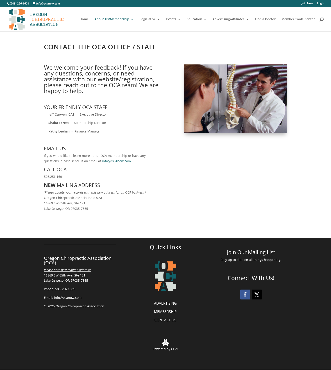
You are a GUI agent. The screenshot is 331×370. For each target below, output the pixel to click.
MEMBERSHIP (165, 311)
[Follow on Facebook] (245, 294)
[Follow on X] (257, 294)
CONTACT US (165, 319)
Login (320, 3)
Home (84, 19)
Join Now (307, 3)
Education (194, 19)
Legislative (148, 19)
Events (171, 19)
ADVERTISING (165, 303)
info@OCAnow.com (116, 161)
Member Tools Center (298, 19)
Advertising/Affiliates (229, 19)
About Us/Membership (112, 19)
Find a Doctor (265, 19)
